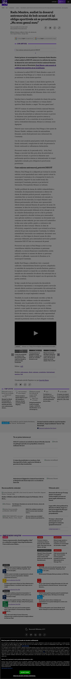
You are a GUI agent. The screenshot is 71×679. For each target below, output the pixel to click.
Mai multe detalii (25, 645)
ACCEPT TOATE (25, 672)
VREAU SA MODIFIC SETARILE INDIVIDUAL (24, 675)
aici (44, 651)
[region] (35, 658)
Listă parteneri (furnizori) (6, 668)
